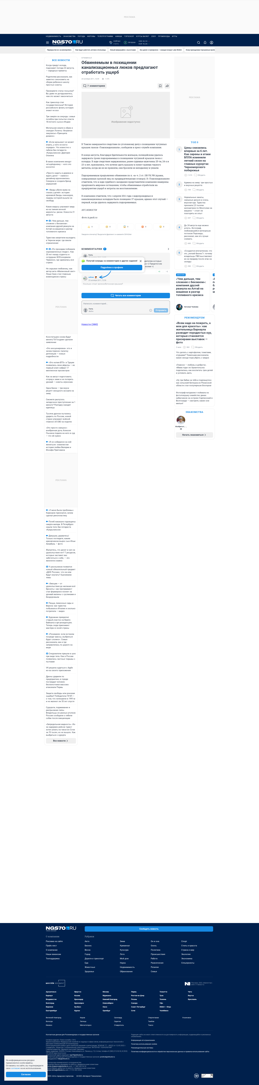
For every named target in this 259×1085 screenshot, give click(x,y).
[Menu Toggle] (47, 42)
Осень (154, 945)
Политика (155, 950)
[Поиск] (198, 42)
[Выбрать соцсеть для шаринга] (167, 86)
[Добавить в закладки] (160, 86)
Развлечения (157, 963)
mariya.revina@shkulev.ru (55, 1070)
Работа (154, 958)
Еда (86, 963)
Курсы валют (142, 36)
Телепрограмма (105, 36)
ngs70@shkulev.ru (76, 1055)
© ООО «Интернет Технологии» (89, 1076)
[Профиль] (211, 42)
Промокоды (164, 36)
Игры (174, 36)
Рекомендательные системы (142, 1048)
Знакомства (69, 36)
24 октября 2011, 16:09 (90, 79)
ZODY (153, 36)
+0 (159, 272)
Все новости (61, 60)
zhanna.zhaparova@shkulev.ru (57, 1066)
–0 (167, 272)
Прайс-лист (51, 945)
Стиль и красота (189, 945)
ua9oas (91, 277)
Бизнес (88, 945)
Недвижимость (53, 36)
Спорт (184, 941)
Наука (123, 963)
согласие (15, 1068)
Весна (87, 950)
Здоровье (89, 971)
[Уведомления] (205, 42)
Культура (124, 950)
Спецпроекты (187, 963)
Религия (155, 967)
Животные (90, 967)
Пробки (130, 42)
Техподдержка (52, 958)
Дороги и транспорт (94, 958)
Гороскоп (129, 36)
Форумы (91, 36)
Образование (126, 971)
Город (87, 954)
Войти (91, 311)
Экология (185, 954)
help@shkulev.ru (63, 1059)
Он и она (155, 941)
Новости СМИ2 (89, 324)
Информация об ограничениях (143, 1040)
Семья (154, 971)
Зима (122, 941)
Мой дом (124, 958)
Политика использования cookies (144, 1044)
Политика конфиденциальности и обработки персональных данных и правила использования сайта (170, 1052)
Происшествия (158, 954)
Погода (81, 36)
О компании (51, 950)
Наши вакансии (53, 954)
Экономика (186, 958)
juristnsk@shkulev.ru (107, 1057)
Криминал (125, 945)
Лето (122, 954)
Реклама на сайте (54, 941)
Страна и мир (187, 950)
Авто (87, 941)
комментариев (96, 86)
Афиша (118, 36)
